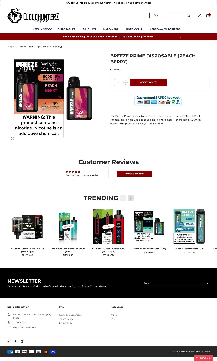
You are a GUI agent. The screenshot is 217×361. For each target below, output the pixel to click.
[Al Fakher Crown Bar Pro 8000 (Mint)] (68, 238)
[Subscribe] (206, 283)
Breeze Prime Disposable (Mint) (149, 248)
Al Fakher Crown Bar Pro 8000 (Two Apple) (108, 250)
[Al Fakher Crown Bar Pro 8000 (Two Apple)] (108, 238)
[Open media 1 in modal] (52, 98)
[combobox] (171, 15)
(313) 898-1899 (19, 322)
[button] (67, 29)
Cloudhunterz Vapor (186, 352)
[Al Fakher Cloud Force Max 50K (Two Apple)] (28, 238)
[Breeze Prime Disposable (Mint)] (149, 238)
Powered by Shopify (202, 352)
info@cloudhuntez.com (24, 327)
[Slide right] (181, 37)
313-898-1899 (125, 36)
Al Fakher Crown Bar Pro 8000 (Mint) (68, 250)
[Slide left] (36, 37)
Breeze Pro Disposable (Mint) (189, 248)
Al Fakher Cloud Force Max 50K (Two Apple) (28, 250)
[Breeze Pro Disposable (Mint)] (189, 238)
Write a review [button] (134, 173)
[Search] (188, 15)
